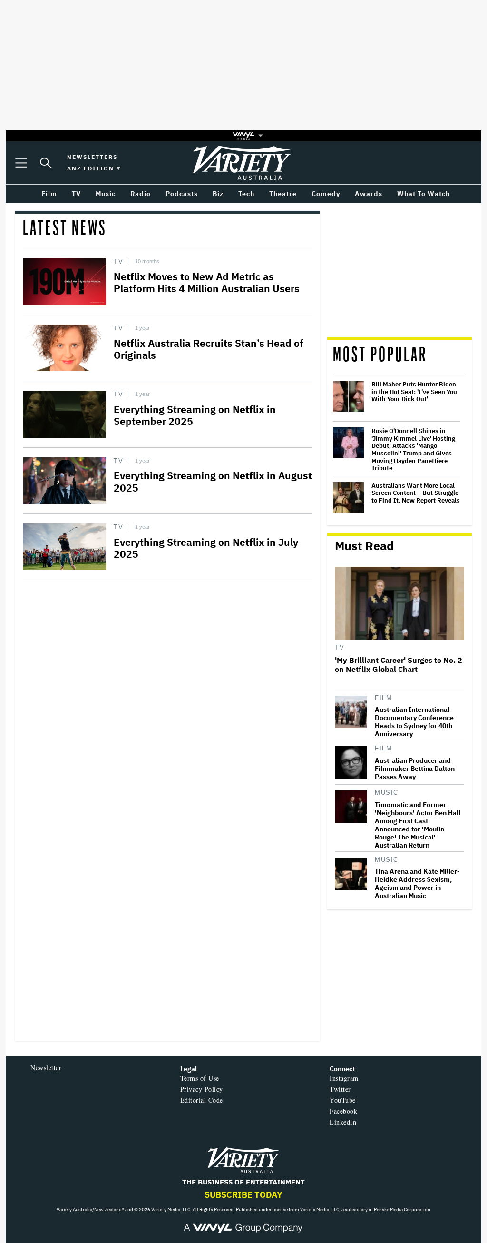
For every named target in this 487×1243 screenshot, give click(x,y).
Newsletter (45, 1067)
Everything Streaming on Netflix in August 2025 (213, 481)
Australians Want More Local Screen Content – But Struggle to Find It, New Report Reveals (415, 493)
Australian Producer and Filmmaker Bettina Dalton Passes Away (415, 769)
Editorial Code (201, 1100)
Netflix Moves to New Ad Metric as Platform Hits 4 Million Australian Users (207, 282)
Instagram (344, 1078)
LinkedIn (343, 1121)
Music (387, 792)
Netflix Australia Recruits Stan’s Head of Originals (208, 349)
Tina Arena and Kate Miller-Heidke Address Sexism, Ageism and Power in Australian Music (417, 884)
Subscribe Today (243, 1194)
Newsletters (92, 156)
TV (118, 261)
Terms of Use (199, 1078)
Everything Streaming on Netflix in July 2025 (206, 548)
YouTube (343, 1100)
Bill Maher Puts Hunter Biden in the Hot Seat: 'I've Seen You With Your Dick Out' (414, 392)
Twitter (340, 1089)
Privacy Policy (201, 1089)
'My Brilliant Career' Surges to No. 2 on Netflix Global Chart (398, 665)
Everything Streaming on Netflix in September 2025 (195, 415)
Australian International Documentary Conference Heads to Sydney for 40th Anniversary (414, 722)
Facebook (343, 1110)
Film (383, 697)
